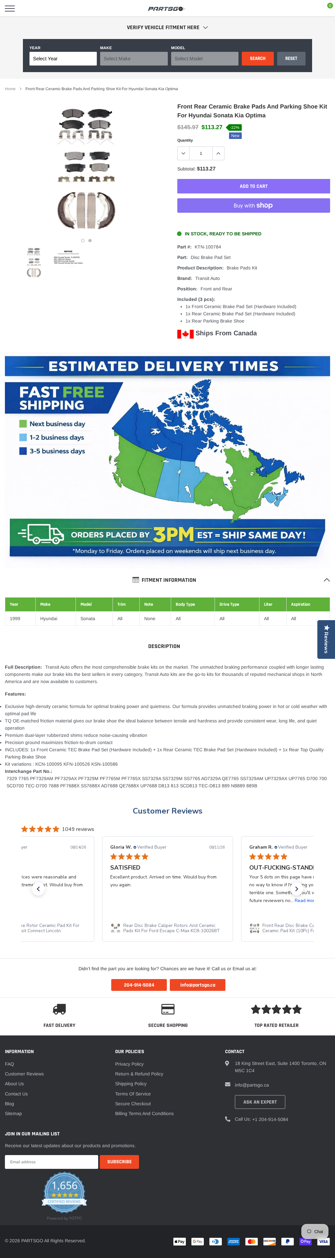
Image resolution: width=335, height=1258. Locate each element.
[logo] (167, 8)
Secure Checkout (133, 1103)
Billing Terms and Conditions (144, 1113)
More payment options (253, 221)
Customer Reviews (168, 811)
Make (106, 48)
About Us (14, 1083)
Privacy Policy (129, 1064)
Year (35, 48)
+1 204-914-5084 (270, 1119)
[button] (38, 888)
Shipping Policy (131, 1083)
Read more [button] (305, 900)
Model (178, 48)
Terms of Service (133, 1093)
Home (10, 89)
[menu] (10, 8)
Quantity (185, 140)
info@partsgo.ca (252, 1085)
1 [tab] (82, 240)
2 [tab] (90, 240)
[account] (310, 8)
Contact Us (16, 1093)
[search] (26, 8)
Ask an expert (260, 1102)
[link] (34, 263)
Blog (9, 1103)
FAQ (9, 1064)
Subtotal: (186, 168)
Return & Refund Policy (139, 1073)
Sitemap (13, 1113)
